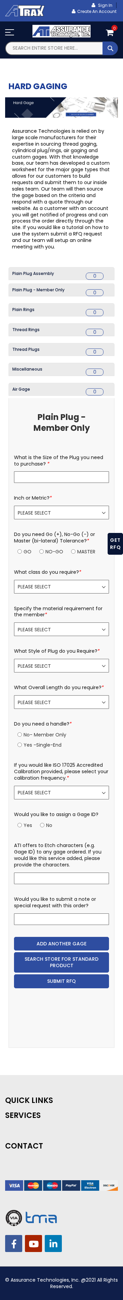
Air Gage (21, 389)
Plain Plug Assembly (33, 273)
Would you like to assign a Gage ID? (56, 814)
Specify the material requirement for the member (58, 611)
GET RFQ (115, 544)
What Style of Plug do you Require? (57, 651)
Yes (28, 825)
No (49, 825)
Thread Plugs (26, 349)
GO (27, 551)
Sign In (104, 5)
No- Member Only (45, 734)
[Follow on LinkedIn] (53, 1243)
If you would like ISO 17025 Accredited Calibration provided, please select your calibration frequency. (61, 771)
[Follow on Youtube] (33, 1243)
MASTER (86, 551)
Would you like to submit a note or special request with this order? (55, 902)
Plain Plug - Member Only (38, 290)
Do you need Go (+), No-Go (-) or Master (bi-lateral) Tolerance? (54, 537)
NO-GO (54, 551)
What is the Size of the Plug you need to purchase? (58, 460)
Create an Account (97, 11)
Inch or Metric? (33, 498)
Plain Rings (23, 309)
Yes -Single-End (43, 745)
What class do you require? (47, 572)
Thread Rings (26, 329)
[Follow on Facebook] (13, 1243)
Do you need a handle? (43, 724)
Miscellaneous (27, 369)
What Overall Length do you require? (59, 687)
